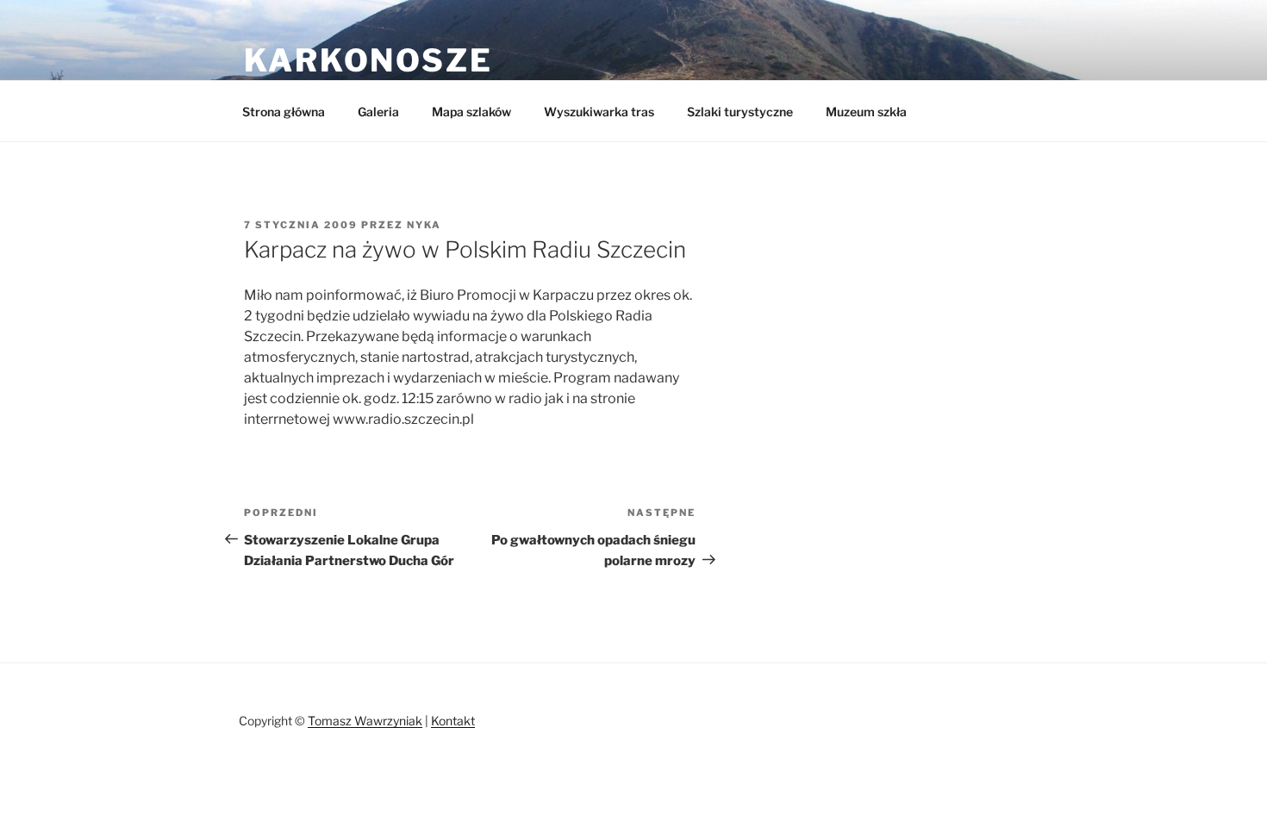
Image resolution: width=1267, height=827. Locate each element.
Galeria (378, 111)
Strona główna (283, 111)
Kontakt (453, 720)
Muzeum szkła (866, 111)
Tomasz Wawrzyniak (365, 720)
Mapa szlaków (471, 111)
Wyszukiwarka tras (599, 111)
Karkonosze (368, 60)
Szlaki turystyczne (740, 111)
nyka (424, 225)
